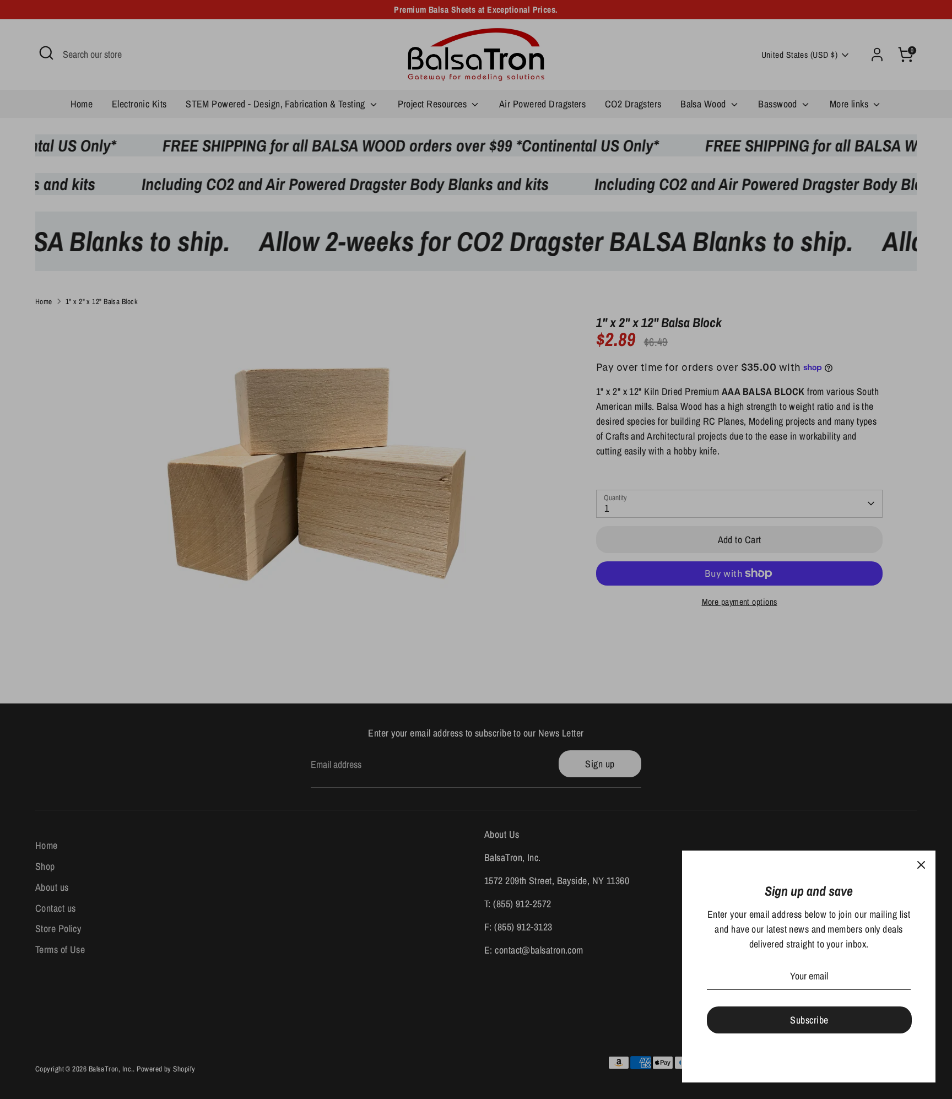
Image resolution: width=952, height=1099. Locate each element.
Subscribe (809, 1020)
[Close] (921, 865)
